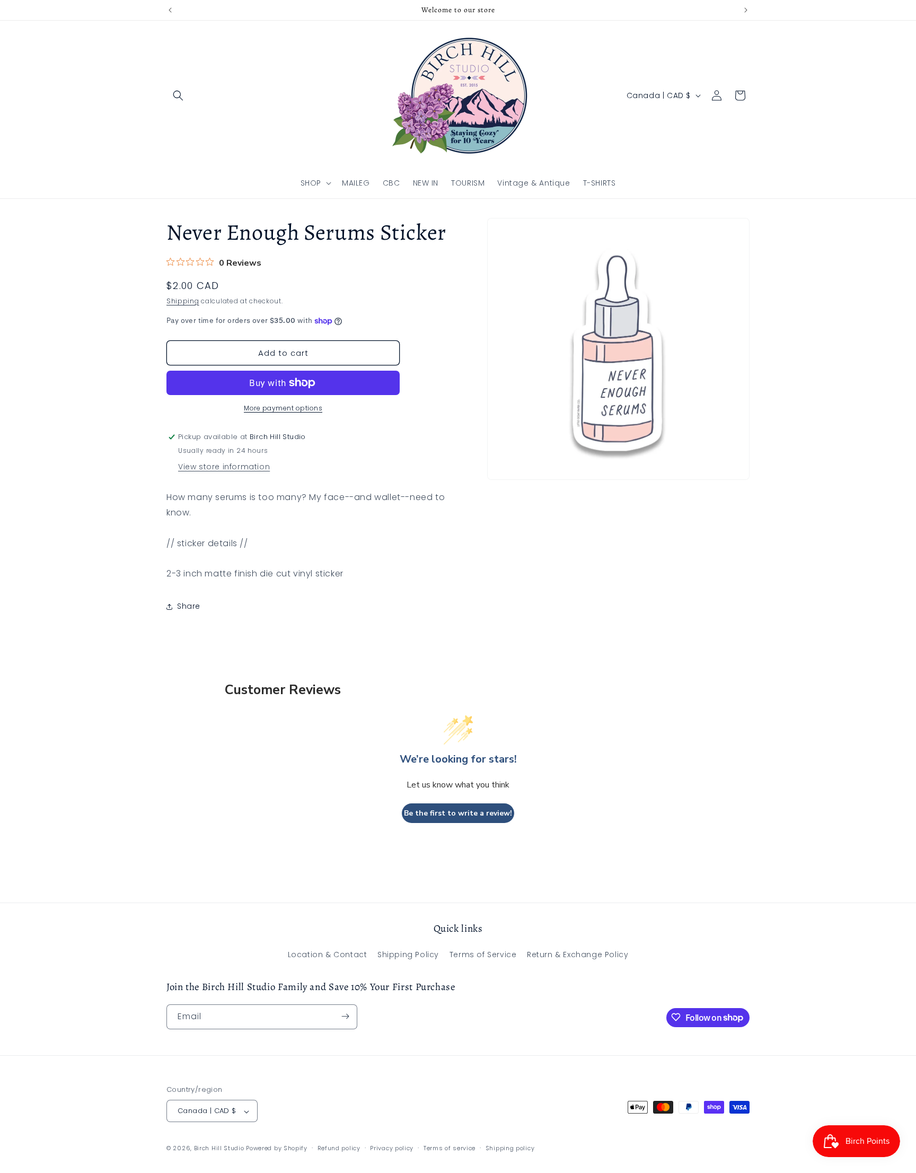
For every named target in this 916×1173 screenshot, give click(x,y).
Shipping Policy (408, 955)
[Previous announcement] (170, 10)
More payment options (283, 408)
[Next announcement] (746, 10)
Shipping (182, 300)
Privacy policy (391, 1148)
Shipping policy (510, 1148)
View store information (224, 466)
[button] (178, 95)
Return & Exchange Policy (577, 955)
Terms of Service (483, 955)
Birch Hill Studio (219, 1148)
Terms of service (449, 1148)
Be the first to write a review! (458, 813)
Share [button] (188, 606)
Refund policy (339, 1148)
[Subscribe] (345, 1016)
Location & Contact (327, 955)
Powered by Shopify (276, 1148)
